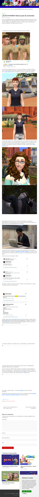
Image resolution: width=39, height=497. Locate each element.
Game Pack (7, 401)
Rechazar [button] (29, 491)
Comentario (4, 419)
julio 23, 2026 (4, 484)
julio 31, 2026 (23, 468)
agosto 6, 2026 (4, 467)
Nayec (9, 17)
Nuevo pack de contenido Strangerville (31, 408)
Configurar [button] (25, 493)
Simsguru (12, 493)
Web (3, 442)
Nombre (4, 433)
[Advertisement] (20, 26)
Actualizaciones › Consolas (7, 462)
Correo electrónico (6, 437)
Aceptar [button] (24, 491)
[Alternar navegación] (3, 7)
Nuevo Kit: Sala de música (8, 482)
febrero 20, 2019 (5, 17)
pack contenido (12, 401)
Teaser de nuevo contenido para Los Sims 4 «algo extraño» (10, 408)
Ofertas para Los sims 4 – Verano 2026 (28, 467)
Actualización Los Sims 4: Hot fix (10, 466)
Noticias (4, 480)
